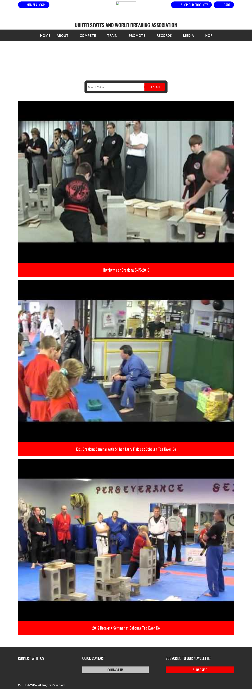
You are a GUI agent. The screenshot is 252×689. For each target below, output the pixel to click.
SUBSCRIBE (200, 669)
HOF (208, 35)
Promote (137, 35)
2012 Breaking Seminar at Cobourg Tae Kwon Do (126, 628)
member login (36, 4)
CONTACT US (115, 669)
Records (164, 35)
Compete (88, 35)
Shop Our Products (194, 4)
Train (112, 35)
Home (45, 35)
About (62, 35)
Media (188, 35)
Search (155, 87)
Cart (227, 4)
